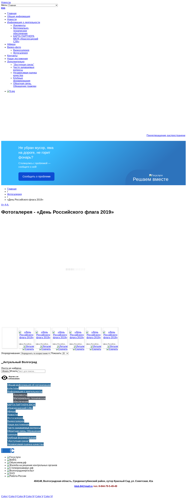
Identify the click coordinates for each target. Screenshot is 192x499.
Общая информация (18, 16)
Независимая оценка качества (25, 444)
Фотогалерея (20, 53)
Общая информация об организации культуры (29, 386)
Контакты (12, 55)
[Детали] (29, 346)
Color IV (30, 496)
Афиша (11, 44)
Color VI (48, 496)
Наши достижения (17, 58)
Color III (21, 496)
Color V (39, 496)
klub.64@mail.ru (83, 486)
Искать (5, 371)
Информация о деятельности (23, 22)
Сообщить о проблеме (36, 176)
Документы (19, 25)
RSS (3, 8)
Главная (11, 13)
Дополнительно (15, 61)
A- (8, 204)
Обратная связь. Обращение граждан (24, 84)
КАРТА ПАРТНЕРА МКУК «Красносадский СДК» (25, 39)
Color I (4, 496)
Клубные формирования (21, 79)
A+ (2, 204)
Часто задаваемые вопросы (23, 427)
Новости (6, 2)
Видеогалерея (21, 50)
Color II (12, 496)
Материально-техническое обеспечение (21, 31)
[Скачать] (28, 349)
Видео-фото (14, 47)
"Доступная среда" (23, 64)
